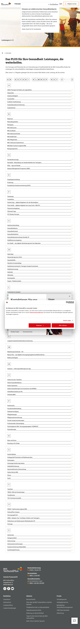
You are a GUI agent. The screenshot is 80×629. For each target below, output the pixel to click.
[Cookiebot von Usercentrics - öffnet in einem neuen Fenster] (67, 302)
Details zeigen (67, 320)
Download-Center (27, 332)
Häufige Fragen (15, 332)
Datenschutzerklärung (36, 312)
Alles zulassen (63, 325)
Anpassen (39, 325)
